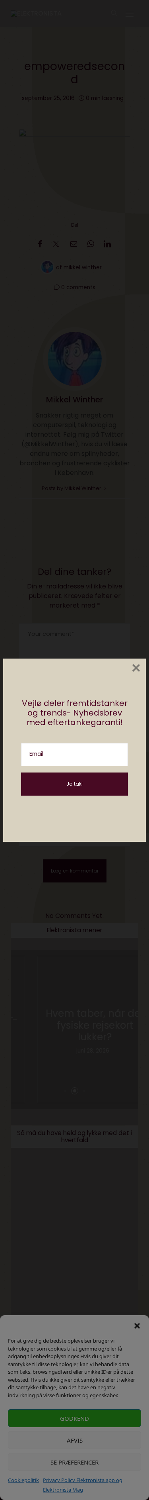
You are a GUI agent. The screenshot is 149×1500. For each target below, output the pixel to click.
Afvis (75, 1440)
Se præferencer (74, 1462)
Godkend (74, 1418)
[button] (137, 1325)
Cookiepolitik (23, 1480)
